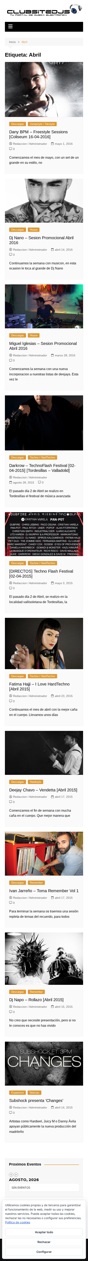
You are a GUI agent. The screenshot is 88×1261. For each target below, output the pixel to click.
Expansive (17, 1092)
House (33, 229)
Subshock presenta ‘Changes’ (36, 1100)
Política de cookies (17, 1222)
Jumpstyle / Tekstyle (42, 124)
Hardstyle (35, 781)
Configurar (44, 1251)
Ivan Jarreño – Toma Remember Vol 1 (44, 891)
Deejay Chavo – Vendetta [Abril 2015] (43, 790)
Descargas (17, 124)
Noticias (34, 1092)
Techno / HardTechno (42, 457)
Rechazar (44, 1242)
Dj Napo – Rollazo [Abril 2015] (36, 999)
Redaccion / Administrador (30, 143)
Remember (36, 882)
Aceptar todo (44, 1232)
